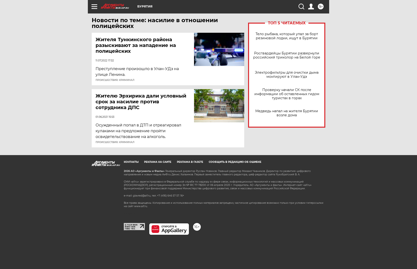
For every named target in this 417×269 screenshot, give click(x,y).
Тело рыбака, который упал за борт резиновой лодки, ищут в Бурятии (287, 36)
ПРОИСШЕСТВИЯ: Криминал (115, 80)
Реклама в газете (190, 162)
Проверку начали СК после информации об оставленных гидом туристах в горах (286, 94)
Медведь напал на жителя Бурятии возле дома (286, 113)
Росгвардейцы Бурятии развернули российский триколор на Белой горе (286, 55)
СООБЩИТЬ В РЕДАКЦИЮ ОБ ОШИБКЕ (235, 162)
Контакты (131, 162)
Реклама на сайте (157, 162)
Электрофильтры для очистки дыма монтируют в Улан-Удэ (287, 75)
